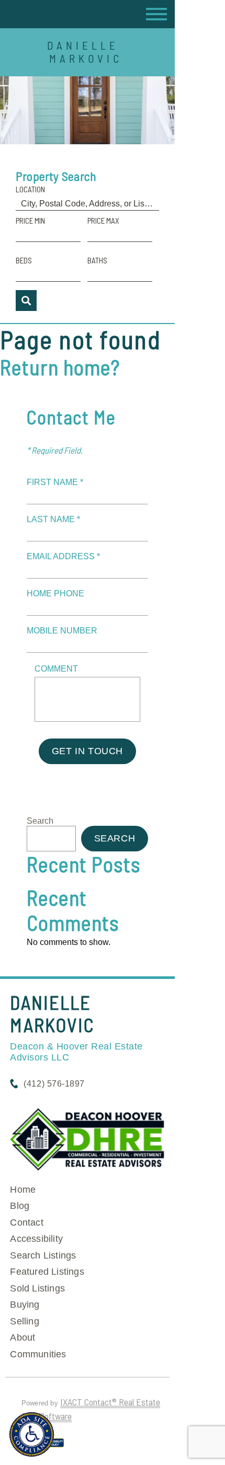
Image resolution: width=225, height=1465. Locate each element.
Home (23, 1189)
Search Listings (43, 1255)
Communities (38, 1354)
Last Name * (53, 519)
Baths (97, 260)
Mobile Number (62, 630)
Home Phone (55, 593)
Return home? (60, 366)
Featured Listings (47, 1271)
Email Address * (63, 556)
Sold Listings (37, 1288)
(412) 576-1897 (54, 1083)
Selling (24, 1321)
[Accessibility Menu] (32, 1434)
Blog (19, 1206)
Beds (24, 260)
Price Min (30, 220)
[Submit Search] (26, 300)
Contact (26, 1222)
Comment (56, 668)
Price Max (103, 220)
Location (30, 189)
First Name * (55, 482)
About (22, 1337)
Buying (24, 1304)
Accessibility (36, 1238)
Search (40, 820)
